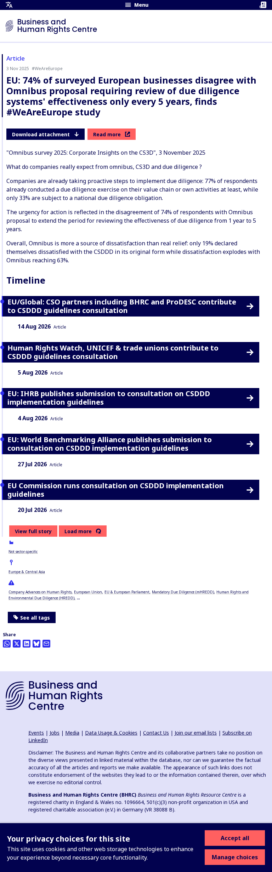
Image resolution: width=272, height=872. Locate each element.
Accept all (235, 838)
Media (72, 732)
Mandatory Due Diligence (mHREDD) (183, 591)
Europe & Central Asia (26, 571)
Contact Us (156, 732)
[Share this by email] (46, 644)
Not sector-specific (23, 551)
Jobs (55, 732)
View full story (33, 531)
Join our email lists (196, 732)
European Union (88, 591)
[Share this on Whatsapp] (7, 644)
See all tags (35, 617)
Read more (107, 134)
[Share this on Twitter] (17, 644)
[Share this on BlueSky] (36, 644)
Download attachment (41, 134)
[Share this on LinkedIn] (26, 644)
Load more (78, 531)
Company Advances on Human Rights (40, 591)
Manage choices (235, 857)
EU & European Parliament (126, 591)
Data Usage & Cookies (111, 732)
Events (36, 732)
